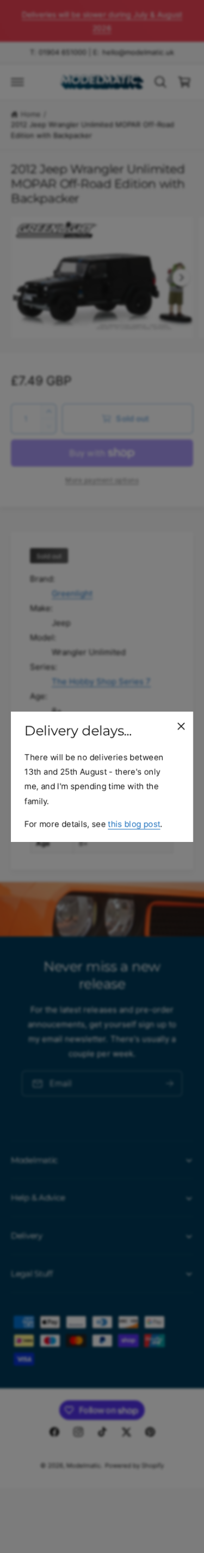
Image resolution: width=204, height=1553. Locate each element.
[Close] (181, 726)
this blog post (134, 823)
